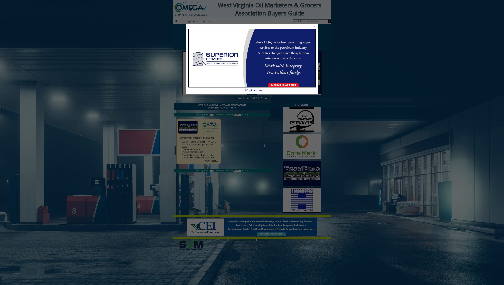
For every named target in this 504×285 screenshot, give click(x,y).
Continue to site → (254, 90)
